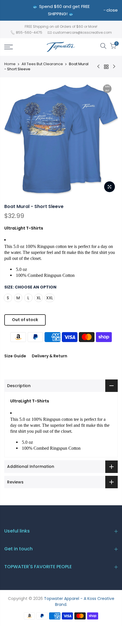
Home (10, 64)
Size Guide (15, 356)
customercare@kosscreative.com (82, 32)
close (112, 10)
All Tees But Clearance (42, 64)
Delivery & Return (49, 356)
